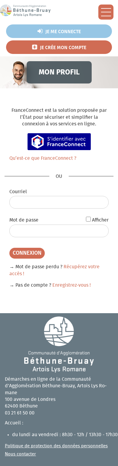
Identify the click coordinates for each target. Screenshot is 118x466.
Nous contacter (20, 454)
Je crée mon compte (63, 47)
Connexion (27, 253)
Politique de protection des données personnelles (56, 446)
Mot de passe (23, 220)
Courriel (18, 191)
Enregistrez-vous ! (71, 285)
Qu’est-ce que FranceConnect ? (42, 158)
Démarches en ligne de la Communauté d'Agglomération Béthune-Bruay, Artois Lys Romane (56, 386)
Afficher (100, 220)
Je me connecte (63, 31)
